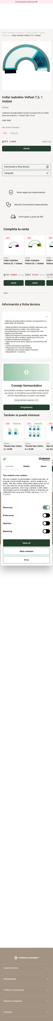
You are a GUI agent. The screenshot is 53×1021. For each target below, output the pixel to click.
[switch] (46, 515)
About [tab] (43, 466)
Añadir (13, 283)
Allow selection (27, 551)
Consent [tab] (9, 466)
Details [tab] (26, 466)
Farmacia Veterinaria (16, 33)
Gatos (28, 33)
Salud (35, 33)
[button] (26, 979)
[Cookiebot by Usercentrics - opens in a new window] (39, 459)
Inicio (4, 33)
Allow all (26, 543)
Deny (26, 560)
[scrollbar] (26, 293)
